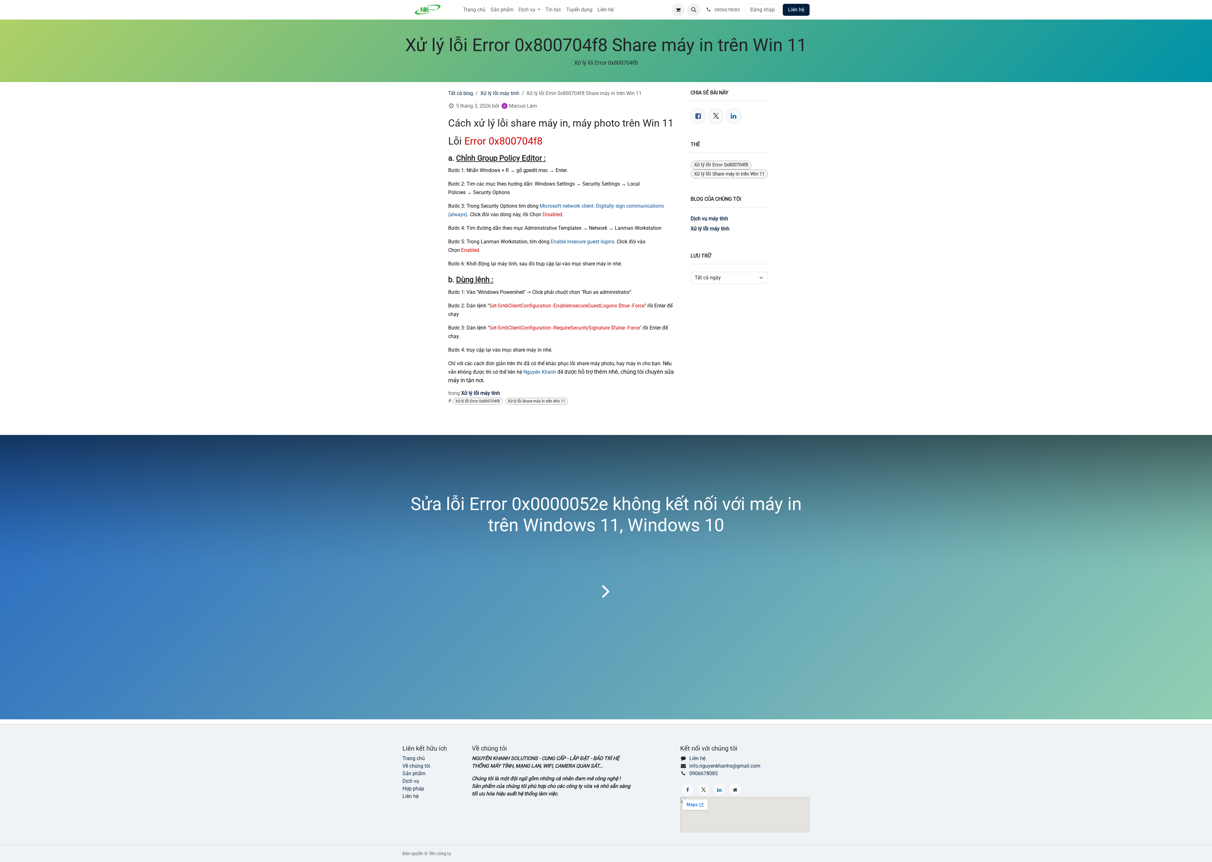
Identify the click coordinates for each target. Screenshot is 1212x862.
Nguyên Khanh (539, 372)
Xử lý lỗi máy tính (499, 93)
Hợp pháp (413, 789)
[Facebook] (698, 116)
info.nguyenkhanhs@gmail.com (724, 766)
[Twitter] (715, 116)
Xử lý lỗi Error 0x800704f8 (477, 401)
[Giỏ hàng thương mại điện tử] (678, 9)
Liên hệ (796, 10)
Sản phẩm (413, 773)
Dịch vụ (410, 781)
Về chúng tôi (416, 766)
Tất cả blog (460, 93)
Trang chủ (413, 758)
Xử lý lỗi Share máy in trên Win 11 (536, 401)
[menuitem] (474, 9)
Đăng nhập (762, 10)
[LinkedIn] (733, 116)
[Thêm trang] (735, 789)
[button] (693, 9)
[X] (703, 789)
